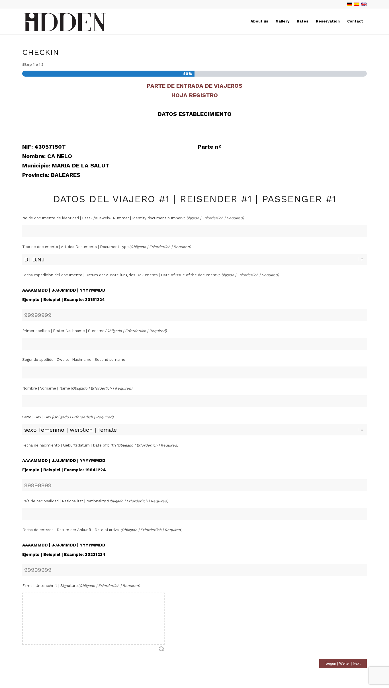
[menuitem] (259, 21)
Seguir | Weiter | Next (343, 663)
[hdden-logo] (65, 23)
